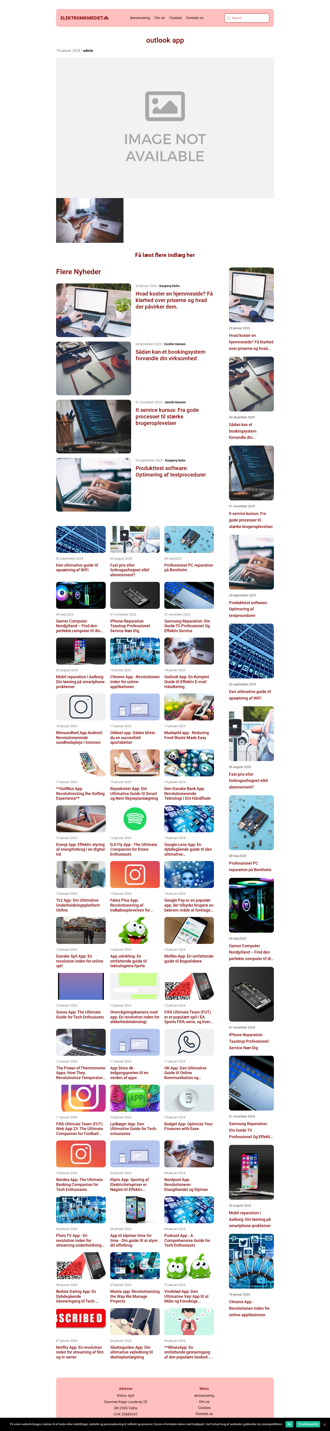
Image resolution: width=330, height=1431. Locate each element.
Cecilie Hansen (175, 344)
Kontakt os (194, 18)
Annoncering (140, 18)
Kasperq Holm (169, 286)
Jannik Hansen (175, 402)
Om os (159, 18)
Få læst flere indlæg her (165, 255)
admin (88, 51)
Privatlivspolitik (308, 1424)
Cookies (175, 18)
